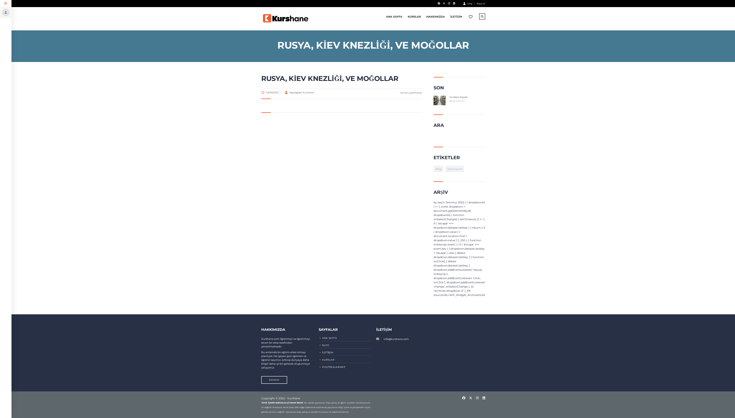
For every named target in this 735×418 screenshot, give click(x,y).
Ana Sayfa (394, 16)
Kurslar (414, 16)
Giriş (469, 3)
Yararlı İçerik (454, 168)
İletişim (456, 16)
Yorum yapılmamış (410, 92)
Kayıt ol (481, 3)
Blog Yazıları (457, 100)
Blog (438, 168)
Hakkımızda (435, 16)
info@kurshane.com (396, 339)
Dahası (274, 379)
